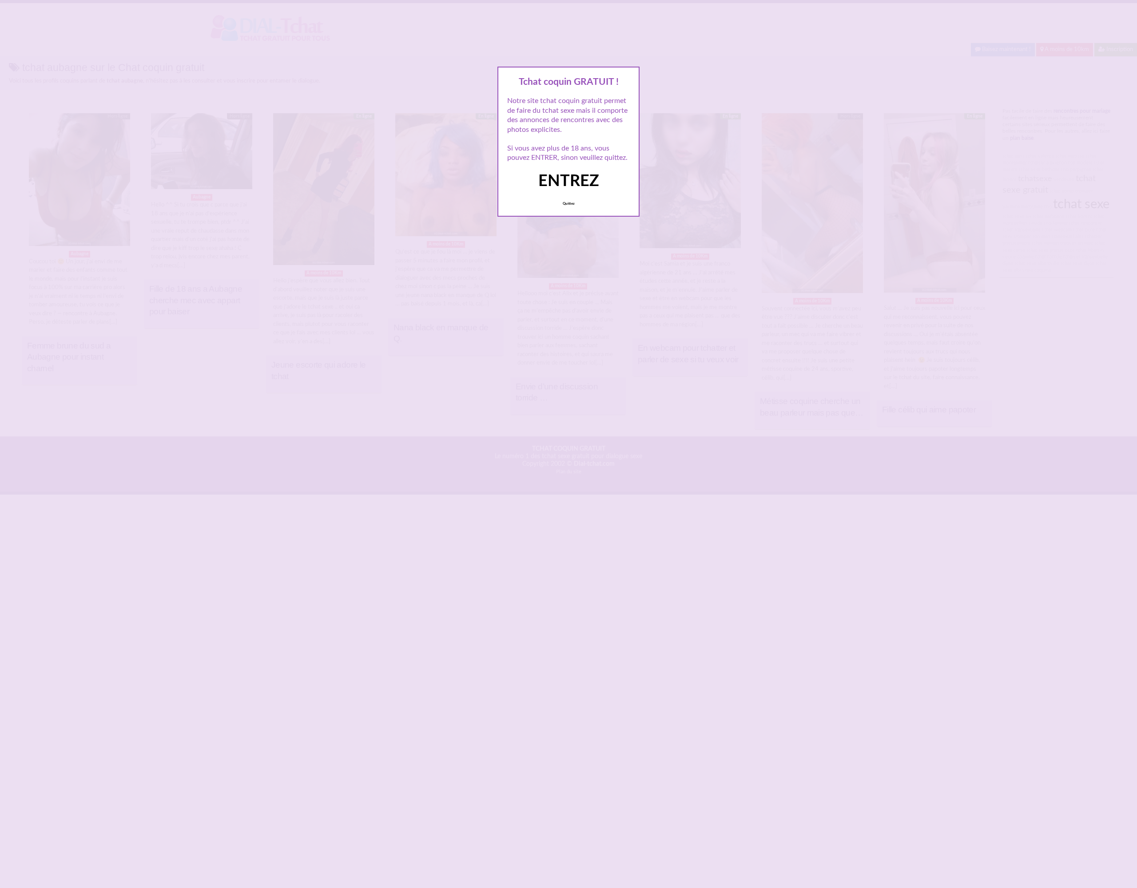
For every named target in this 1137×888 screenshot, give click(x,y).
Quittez (569, 204)
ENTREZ (568, 181)
